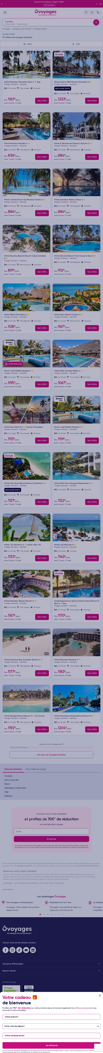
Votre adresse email (14, 1031)
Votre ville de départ (14, 1022)
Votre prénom (11, 1013)
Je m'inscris (51, 1045)
